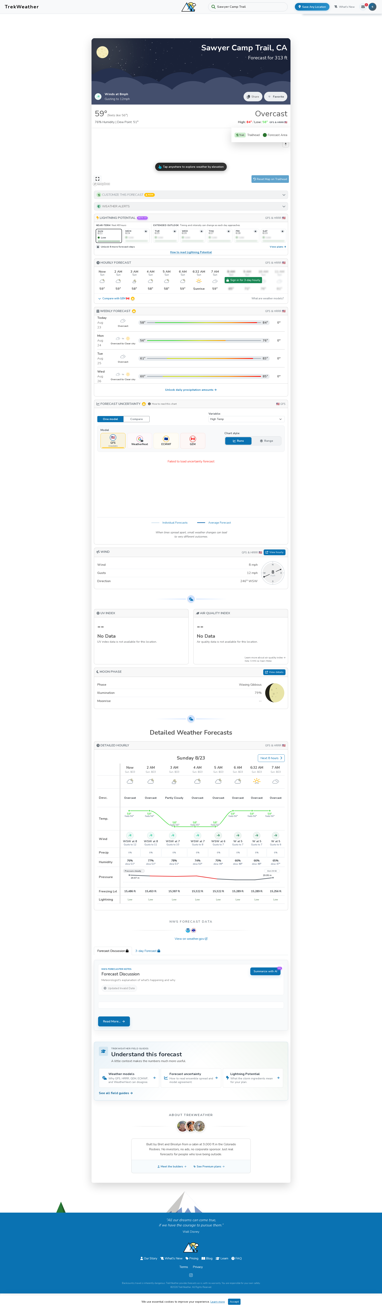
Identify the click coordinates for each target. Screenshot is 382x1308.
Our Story (150, 1258)
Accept (234, 1302)
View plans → (278, 246)
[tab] (113, 951)
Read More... (111, 1021)
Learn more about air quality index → (265, 657)
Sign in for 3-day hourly (245, 280)
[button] (191, 195)
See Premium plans (209, 1166)
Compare (136, 419)
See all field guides (116, 1093)
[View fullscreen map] (97, 179)
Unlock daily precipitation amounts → (191, 390)
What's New (347, 7)
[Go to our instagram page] (191, 1275)
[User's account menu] (372, 7)
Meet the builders (172, 1166)
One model (110, 419)
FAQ (238, 1258)
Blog (209, 1258)
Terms (183, 1267)
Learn (224, 1258)
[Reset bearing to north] (285, 144)
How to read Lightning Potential (191, 252)
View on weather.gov (189, 939)
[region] (191, 157)
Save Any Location (314, 7)
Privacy (198, 1267)
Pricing (193, 1258)
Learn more (217, 1302)
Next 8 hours (269, 758)
